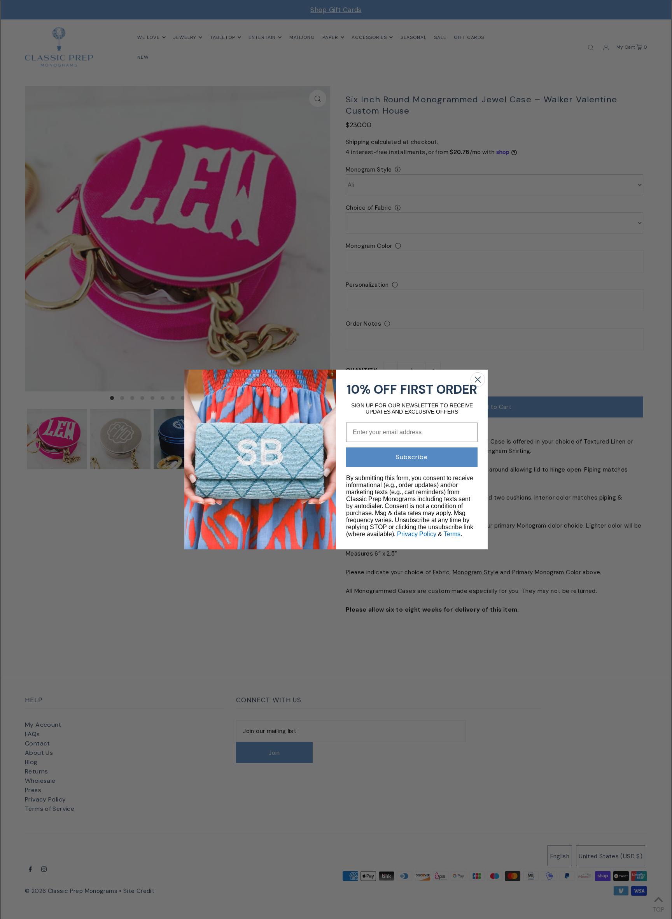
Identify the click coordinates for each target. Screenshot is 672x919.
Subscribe (412, 457)
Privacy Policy (416, 534)
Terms (452, 534)
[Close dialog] (478, 379)
